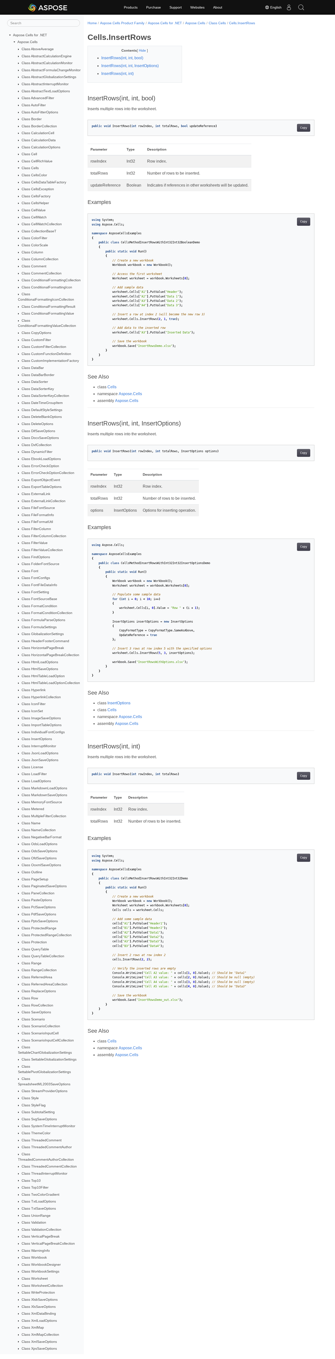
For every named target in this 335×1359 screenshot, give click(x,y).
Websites (197, 7)
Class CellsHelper (35, 203)
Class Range (31, 963)
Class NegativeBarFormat (42, 837)
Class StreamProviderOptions (44, 1091)
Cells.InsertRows (242, 23)
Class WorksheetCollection (42, 1286)
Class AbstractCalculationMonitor (47, 63)
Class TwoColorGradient (40, 1194)
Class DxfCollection (37, 445)
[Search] (301, 7)
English (275, 7)
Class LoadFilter (34, 774)
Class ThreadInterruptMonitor (44, 1173)
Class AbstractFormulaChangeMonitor (51, 70)
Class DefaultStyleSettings (42, 410)
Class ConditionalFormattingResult (48, 306)
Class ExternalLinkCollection (43, 501)
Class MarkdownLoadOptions (44, 788)
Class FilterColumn (36, 529)
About (217, 7)
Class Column (32, 252)
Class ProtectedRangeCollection (47, 935)
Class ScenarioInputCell (40, 1033)
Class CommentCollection (42, 273)
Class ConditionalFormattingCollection (51, 280)
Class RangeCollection (39, 970)
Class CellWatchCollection (42, 224)
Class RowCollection (37, 1005)
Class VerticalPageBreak (41, 1236)
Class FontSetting (35, 592)
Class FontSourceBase (39, 599)
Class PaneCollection (38, 893)
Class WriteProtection (38, 1292)
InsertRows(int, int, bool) (122, 58)
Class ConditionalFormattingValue (48, 313)
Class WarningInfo (36, 1251)
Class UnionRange (36, 1215)
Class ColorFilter (34, 238)
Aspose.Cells (27, 42)
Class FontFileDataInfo (39, 585)
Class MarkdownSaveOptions (44, 795)
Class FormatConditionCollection (47, 613)
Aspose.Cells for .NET (30, 35)
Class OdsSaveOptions (39, 851)
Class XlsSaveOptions (39, 1307)
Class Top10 (31, 1180)
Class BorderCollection (39, 126)
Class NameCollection (39, 830)
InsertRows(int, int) (117, 73)
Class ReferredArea (37, 977)
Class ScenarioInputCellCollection (48, 1040)
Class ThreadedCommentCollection (49, 1166)
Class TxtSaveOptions (39, 1208)
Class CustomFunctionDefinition (46, 354)
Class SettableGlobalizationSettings (49, 1060)
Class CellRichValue (37, 161)
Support (175, 7)
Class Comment (34, 266)
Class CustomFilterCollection (44, 347)
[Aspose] (48, 7)
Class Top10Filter (35, 1187)
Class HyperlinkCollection (41, 697)
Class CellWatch (34, 217)
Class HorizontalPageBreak (43, 648)
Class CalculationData (39, 140)
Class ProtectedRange (39, 928)
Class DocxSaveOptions (40, 438)
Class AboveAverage (38, 49)
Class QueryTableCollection (43, 956)
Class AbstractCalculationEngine (47, 56)
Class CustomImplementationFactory (50, 361)
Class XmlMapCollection (40, 1334)
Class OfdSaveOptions (39, 858)
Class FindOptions (36, 557)
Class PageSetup (35, 879)
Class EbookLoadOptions (41, 459)
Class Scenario (33, 1019)
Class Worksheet (35, 1278)
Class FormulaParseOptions (43, 620)
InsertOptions (118, 703)
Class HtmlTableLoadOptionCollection (51, 683)
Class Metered (33, 809)
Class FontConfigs (36, 578)
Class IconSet (32, 711)
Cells (111, 387)
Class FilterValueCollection (42, 550)
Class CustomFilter (36, 340)
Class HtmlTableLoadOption (43, 676)
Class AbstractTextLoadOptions (46, 91)
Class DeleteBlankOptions (42, 417)
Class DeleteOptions (37, 424)
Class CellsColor (34, 175)
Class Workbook (34, 1257)
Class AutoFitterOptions (40, 112)
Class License (32, 767)
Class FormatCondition (39, 606)
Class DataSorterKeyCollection (45, 396)
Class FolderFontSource (40, 564)
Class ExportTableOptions (42, 487)
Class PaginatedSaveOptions (44, 886)
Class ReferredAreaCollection (44, 984)
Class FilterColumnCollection (44, 536)
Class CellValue (34, 210)
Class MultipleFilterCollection (44, 816)
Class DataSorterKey (38, 389)
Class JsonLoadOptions (40, 753)
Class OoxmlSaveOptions (41, 865)
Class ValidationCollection (41, 1229)
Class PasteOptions (37, 900)
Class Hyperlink (34, 690)
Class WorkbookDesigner (41, 1264)
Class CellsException (38, 189)
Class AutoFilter (34, 105)
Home (92, 23)
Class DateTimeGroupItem (42, 403)
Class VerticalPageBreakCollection (48, 1243)
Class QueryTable (35, 949)
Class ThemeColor (36, 1133)
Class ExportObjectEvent (41, 480)
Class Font (30, 571)
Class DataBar (33, 368)
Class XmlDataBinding (39, 1313)
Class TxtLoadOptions (39, 1201)
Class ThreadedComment (42, 1140)
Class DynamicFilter (37, 452)
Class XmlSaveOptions (39, 1342)
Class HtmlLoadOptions (40, 662)
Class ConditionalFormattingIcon (47, 287)
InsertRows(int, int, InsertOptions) (130, 66)
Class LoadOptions (36, 781)
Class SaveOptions (36, 1012)
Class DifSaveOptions (38, 431)
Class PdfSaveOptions (39, 914)
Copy (303, 128)
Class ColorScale (35, 245)
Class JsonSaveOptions (40, 760)
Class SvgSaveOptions (39, 1119)
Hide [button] (143, 50)
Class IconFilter (34, 704)
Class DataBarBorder (38, 375)
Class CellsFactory (36, 196)
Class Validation (34, 1222)
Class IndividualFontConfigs (43, 732)
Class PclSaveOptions (39, 907)
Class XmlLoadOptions (39, 1321)
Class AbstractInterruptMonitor (45, 84)
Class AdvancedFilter (38, 98)
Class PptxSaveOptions (40, 921)
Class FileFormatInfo (38, 515)
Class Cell (29, 154)
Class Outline (32, 872)
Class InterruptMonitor (39, 746)
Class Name (31, 823)
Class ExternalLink (36, 494)
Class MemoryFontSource (42, 802)
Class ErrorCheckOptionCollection (48, 473)
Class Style (30, 1098)
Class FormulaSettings (39, 627)
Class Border (32, 119)
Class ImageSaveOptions (41, 718)
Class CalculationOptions (41, 147)
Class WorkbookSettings (40, 1271)
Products (131, 7)
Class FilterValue (35, 543)
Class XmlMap (33, 1327)
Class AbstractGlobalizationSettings (49, 77)
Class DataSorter (35, 382)
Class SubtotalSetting (38, 1112)
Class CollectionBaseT (39, 231)
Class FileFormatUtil (37, 522)
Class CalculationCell (38, 133)
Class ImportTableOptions (42, 725)
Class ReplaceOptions (39, 991)
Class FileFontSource (38, 508)
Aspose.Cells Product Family (122, 23)
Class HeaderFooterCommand (45, 641)
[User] (289, 7)
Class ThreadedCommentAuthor (47, 1147)
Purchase (153, 7)
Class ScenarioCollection (41, 1026)
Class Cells (30, 168)
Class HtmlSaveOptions (40, 669)
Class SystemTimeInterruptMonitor (48, 1126)
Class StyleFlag (34, 1105)
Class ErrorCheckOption (40, 466)
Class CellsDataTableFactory (44, 182)
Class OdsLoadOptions (39, 844)
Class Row (30, 998)
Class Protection (34, 942)
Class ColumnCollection (40, 259)
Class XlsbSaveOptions (40, 1299)
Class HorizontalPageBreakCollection (50, 655)
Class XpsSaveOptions (39, 1348)
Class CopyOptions (36, 333)
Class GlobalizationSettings (43, 634)
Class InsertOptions (37, 739)
